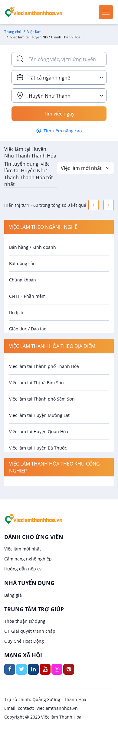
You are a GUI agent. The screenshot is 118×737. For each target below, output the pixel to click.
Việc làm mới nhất (22, 549)
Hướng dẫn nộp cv (22, 569)
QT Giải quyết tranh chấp (29, 631)
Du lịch (16, 312)
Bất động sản (22, 263)
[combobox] (59, 77)
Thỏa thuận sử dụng (24, 621)
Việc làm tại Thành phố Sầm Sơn (42, 399)
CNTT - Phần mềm (27, 296)
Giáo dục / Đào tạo (27, 329)
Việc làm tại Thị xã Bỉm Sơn (36, 382)
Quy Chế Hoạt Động (24, 641)
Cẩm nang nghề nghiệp (28, 559)
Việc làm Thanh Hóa (61, 717)
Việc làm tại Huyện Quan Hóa (38, 431)
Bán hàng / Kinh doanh (32, 247)
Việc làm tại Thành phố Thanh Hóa (44, 366)
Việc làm (34, 31)
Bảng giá (13, 595)
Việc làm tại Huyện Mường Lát (39, 415)
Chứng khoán (22, 280)
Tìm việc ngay (59, 113)
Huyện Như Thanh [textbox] (49, 96)
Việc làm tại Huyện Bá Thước (38, 448)
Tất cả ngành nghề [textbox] (49, 77)
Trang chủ (12, 31)
